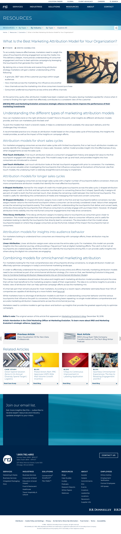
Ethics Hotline (106, 475)
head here (36, 323)
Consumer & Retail (30, 478)
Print (5, 484)
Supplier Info (86, 502)
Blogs (64, 475)
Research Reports (68, 487)
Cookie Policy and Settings (34, 521)
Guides (64, 481)
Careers (101, 1)
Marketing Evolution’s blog (74, 316)
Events (83, 487)
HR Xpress (105, 486)
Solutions (47, 472)
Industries (28, 472)
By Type (49, 28)
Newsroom (85, 499)
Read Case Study (16, 383)
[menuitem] (18, 8)
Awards (84, 475)
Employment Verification (106, 479)
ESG (82, 484)
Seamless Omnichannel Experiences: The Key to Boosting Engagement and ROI (104, 375)
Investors (84, 490)
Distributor (19, 521)
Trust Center (84, 521)
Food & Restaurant (30, 486)
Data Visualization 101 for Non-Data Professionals (33, 336)
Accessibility (101, 521)
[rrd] (5, 7)
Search (115, 1)
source (61, 291)
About (84, 472)
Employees (106, 472)
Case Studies (66, 478)
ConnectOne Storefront (47, 476)
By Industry (36, 28)
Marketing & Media (10, 475)
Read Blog (46, 383)
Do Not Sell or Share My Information (65, 521)
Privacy (48, 521)
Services (7, 472)
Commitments (86, 481)
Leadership (85, 493)
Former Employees (108, 483)
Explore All (62, 28)
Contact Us (109, 455)
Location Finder (55, 1)
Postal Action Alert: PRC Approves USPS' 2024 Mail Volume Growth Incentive (45, 375)
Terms (93, 521)
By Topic (22, 28)
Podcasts (65, 484)
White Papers (67, 490)
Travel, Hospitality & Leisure (30, 493)
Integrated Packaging (11, 481)
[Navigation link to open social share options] (116, 28)
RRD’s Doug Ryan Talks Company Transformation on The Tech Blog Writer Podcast (95, 338)
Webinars (65, 493)
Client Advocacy (86, 1)
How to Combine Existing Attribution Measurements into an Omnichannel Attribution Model (45, 275)
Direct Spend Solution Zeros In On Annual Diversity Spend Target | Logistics (16, 375)
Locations (84, 496)
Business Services (9, 478)
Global (70, 1)
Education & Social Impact (30, 482)
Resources (9, 28)
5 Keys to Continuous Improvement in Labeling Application (73, 374)
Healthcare (27, 489)
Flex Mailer (46, 481)
